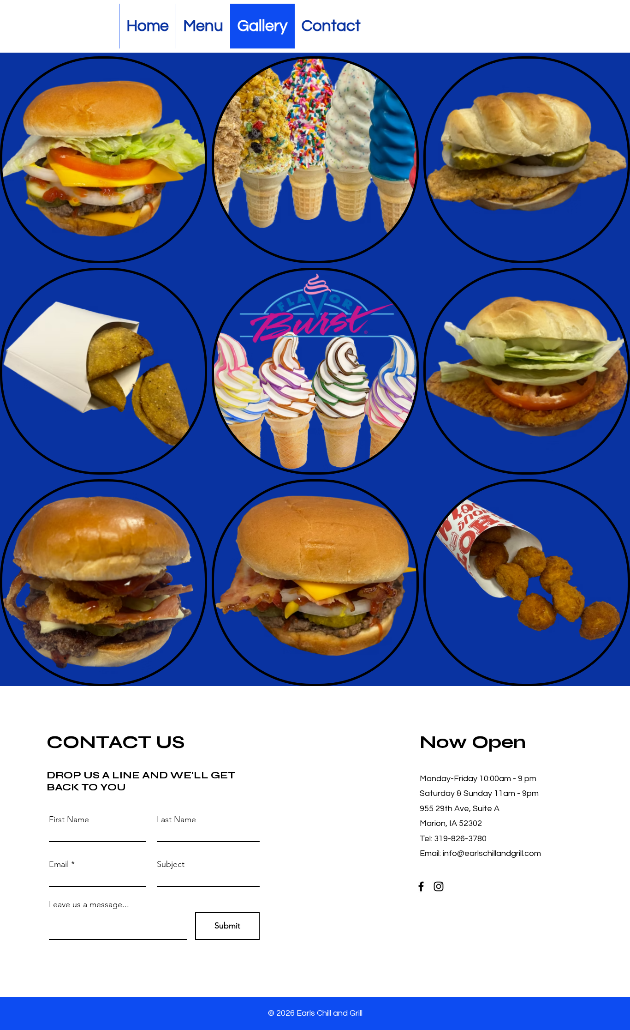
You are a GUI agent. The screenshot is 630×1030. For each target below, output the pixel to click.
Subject (170, 864)
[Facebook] (421, 886)
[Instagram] (438, 886)
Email (59, 864)
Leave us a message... (89, 904)
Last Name (176, 819)
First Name (69, 819)
